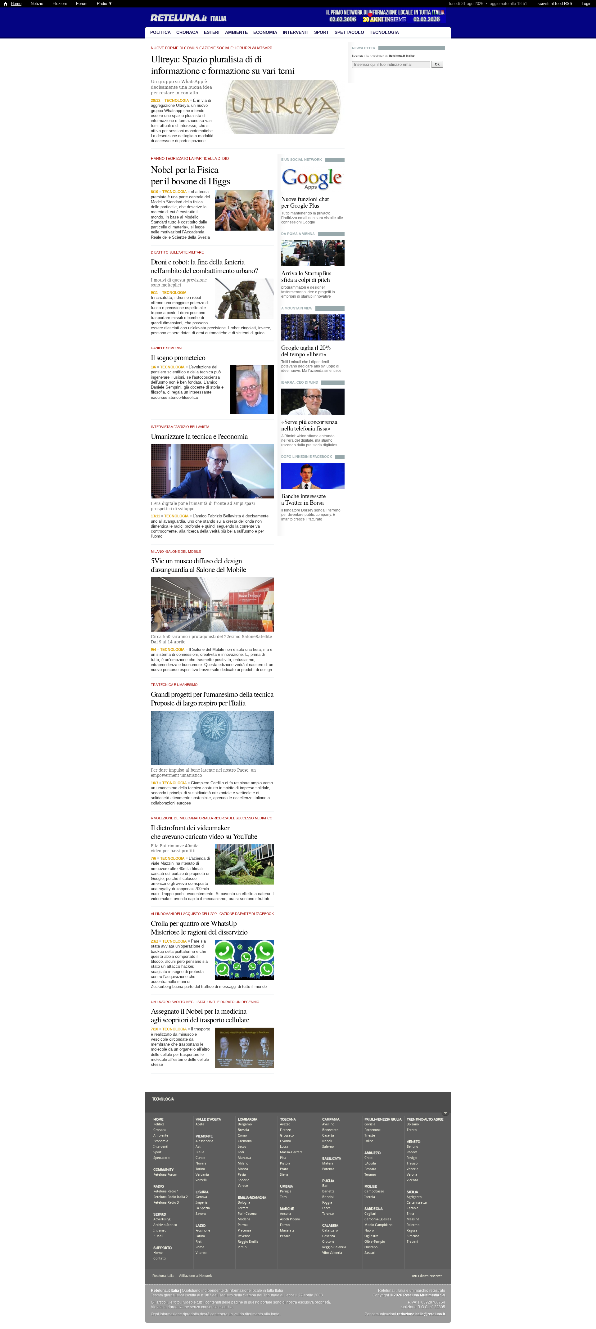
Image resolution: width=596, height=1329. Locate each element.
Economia (265, 32)
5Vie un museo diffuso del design (196, 560)
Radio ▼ (104, 3)
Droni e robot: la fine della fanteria (198, 262)
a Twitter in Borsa (302, 502)
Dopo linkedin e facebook (306, 456)
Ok (437, 64)
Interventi (296, 32)
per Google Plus (300, 205)
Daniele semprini (166, 348)
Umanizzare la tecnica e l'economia (199, 436)
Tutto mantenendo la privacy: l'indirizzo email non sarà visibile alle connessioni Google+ (312, 217)
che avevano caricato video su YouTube (204, 836)
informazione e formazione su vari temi (223, 70)
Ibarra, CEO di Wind (299, 382)
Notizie (37, 3)
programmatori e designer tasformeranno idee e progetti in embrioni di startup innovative (308, 292)
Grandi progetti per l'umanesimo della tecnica (212, 694)
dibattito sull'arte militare (177, 252)
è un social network (301, 159)
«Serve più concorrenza (309, 421)
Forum (82, 3)
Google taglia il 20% (306, 347)
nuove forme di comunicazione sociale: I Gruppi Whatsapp (211, 48)
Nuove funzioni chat (305, 199)
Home (16, 3)
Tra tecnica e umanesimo (174, 685)
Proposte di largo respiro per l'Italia (198, 703)
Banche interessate (303, 496)
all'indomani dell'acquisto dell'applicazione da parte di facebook (212, 914)
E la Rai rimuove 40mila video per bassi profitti (175, 848)
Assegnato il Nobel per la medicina (198, 1011)
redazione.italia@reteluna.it (421, 1314)
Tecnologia (384, 32)
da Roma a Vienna (298, 234)
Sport (321, 32)
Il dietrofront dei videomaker (190, 827)
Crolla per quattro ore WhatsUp (194, 923)
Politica (160, 32)
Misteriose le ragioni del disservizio (199, 932)
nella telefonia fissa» (305, 428)
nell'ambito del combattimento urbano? (204, 270)
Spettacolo (349, 32)
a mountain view (296, 308)
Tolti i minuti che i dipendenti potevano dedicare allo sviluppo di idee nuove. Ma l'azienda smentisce (311, 366)
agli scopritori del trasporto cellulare (200, 1020)
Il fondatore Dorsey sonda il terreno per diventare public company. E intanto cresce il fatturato (311, 514)
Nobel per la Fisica (184, 169)
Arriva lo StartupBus (306, 273)
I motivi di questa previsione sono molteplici (179, 282)
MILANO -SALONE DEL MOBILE (176, 551)
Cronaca (187, 32)
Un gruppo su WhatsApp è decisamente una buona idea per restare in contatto (181, 87)
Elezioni (59, 3)
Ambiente (236, 32)
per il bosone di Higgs (190, 180)
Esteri (211, 32)
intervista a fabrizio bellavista (180, 427)
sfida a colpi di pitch (305, 279)
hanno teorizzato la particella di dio (190, 158)
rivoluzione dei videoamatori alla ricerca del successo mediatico (212, 818)
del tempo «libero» (303, 354)
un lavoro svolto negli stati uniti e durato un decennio (205, 1002)
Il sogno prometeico (178, 357)
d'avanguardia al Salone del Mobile (198, 569)
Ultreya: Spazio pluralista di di (206, 58)
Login (586, 3)
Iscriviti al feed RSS (554, 3)
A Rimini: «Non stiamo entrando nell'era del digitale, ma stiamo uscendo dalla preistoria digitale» (309, 440)
